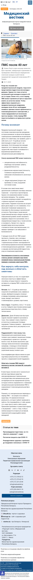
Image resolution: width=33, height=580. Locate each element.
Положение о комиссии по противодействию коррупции (16, 570)
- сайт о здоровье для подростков (13, 518)
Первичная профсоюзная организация (16, 461)
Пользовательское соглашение (9, 564)
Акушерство (6, 421)
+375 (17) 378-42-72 (16, 477)
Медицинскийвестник (16, 15)
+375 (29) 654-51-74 (16, 489)
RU (14, 2)
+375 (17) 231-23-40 (16, 482)
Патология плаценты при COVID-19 (15, 437)
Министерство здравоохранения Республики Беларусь (16, 510)
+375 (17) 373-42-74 (16, 479)
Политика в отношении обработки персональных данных (12, 559)
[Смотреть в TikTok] (10, 2)
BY (17, 2)
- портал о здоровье (14, 514)
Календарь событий (16, 9)
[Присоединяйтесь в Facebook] (5, 2)
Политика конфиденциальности (10, 566)
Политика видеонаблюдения (11, 554)
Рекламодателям (16, 463)
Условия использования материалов (11, 568)
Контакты (16, 456)
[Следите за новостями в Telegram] (8, 2)
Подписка (4, 9)
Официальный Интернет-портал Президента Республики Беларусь (16, 505)
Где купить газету (16, 466)
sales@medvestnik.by (17, 492)
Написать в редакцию (16, 495)
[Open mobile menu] (30, 3)
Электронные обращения (16, 458)
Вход (4, 5)
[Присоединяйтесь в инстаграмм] (1, 2)
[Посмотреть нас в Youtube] (6, 2)
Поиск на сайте (17, 28)
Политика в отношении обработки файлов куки (15, 550)
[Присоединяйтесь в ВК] (3, 2)
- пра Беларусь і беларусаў (16, 521)
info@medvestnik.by (16, 484)
